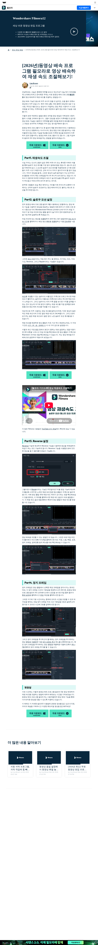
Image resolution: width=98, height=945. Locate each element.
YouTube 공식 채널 (49, 429)
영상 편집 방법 (17, 50)
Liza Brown (34, 83)
